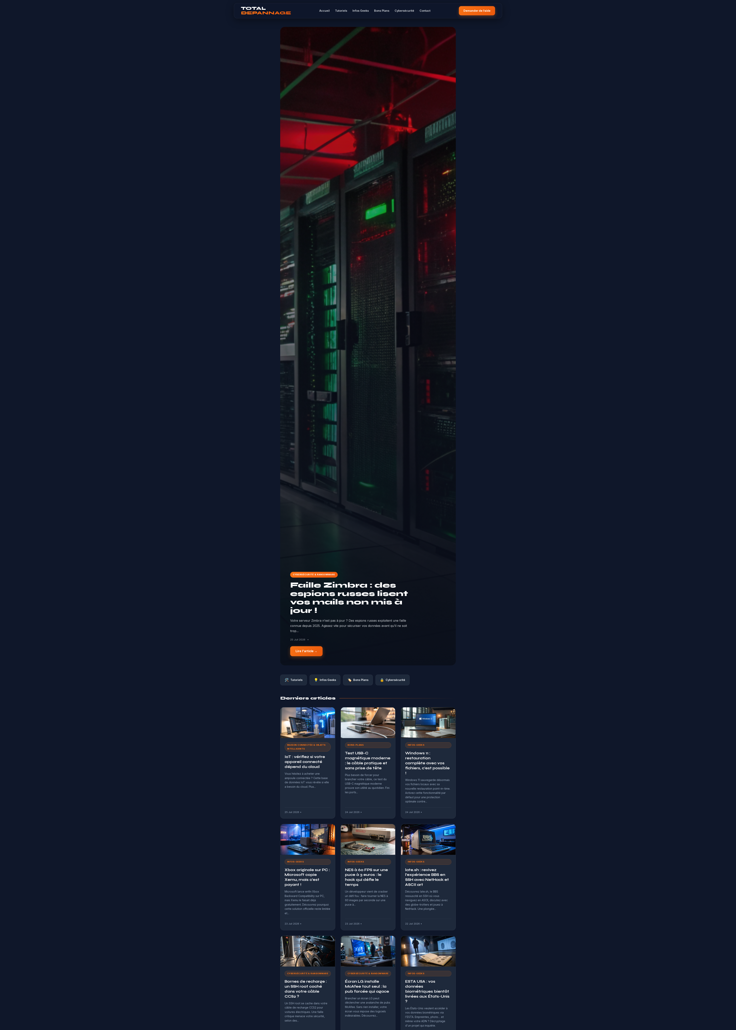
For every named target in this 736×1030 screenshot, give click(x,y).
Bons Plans (381, 10)
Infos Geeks (360, 10)
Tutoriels (341, 10)
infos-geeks (416, 745)
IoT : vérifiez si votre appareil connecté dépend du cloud (305, 762)
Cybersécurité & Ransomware (314, 574)
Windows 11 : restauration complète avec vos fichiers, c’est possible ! (427, 763)
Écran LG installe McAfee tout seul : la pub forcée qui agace (367, 986)
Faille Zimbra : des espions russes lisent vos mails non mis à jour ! (349, 598)
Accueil (324, 10)
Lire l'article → (306, 651)
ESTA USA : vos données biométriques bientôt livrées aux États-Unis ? (427, 991)
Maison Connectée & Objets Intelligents (306, 747)
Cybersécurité (404, 10)
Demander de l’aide (476, 10)
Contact (425, 10)
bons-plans (355, 745)
